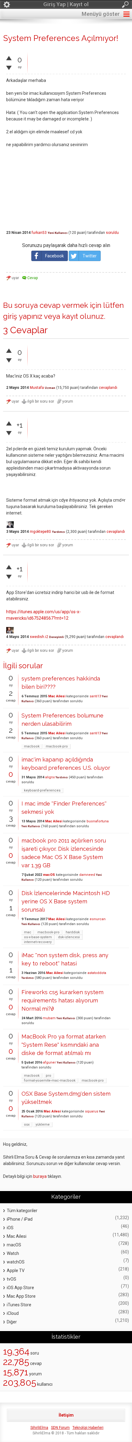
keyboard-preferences (42, 790)
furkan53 (39, 232)
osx (26, 1125)
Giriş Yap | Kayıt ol (66, 4)
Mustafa (37, 387)
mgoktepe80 (40, 531)
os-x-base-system (38, 937)
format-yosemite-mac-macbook (50, 1080)
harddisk (73, 932)
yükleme (43, 1125)
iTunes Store (19, 1304)
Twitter (90, 255)
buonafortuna (98, 821)
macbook (32, 746)
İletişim (66, 1415)
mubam (49, 1018)
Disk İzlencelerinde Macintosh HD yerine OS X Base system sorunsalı (65, 901)
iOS (10, 1227)
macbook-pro (57, 746)
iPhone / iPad (20, 1219)
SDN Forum (60, 1427)
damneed (87, 875)
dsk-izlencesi (69, 937)
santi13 (95, 696)
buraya (40, 1176)
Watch (13, 1253)
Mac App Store (21, 1296)
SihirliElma (39, 1427)
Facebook (54, 255)
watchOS (16, 1261)
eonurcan (98, 919)
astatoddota (96, 973)
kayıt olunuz (83, 316)
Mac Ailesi (56, 696)
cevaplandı (108, 387)
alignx (50, 777)
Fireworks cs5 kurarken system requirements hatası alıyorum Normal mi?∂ (62, 1000)
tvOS (11, 1279)
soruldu (112, 232)
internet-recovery (38, 942)
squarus (91, 1111)
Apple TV (16, 1270)
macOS (49, 875)
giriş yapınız (22, 316)
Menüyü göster (101, 14)
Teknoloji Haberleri (87, 1427)
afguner (49, 1062)
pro (48, 1076)
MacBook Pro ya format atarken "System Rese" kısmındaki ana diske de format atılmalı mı (63, 1044)
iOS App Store (20, 1287)
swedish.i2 (39, 637)
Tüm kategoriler (22, 1210)
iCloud (13, 1313)
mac (27, 932)
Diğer (12, 1321)
